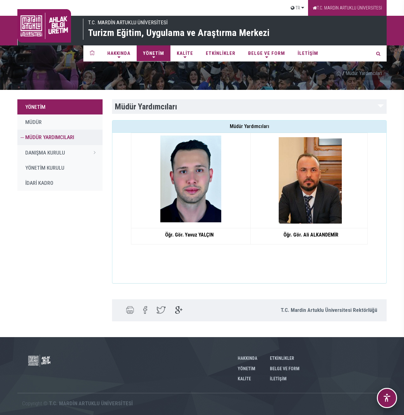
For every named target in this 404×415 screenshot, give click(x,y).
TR (297, 7)
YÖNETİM (153, 53)
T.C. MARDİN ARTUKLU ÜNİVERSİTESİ (349, 7)
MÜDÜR (33, 122)
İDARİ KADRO (39, 183)
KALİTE (185, 53)
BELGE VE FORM (266, 53)
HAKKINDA (118, 53)
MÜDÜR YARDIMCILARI (49, 137)
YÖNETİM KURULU (44, 168)
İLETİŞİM (308, 53)
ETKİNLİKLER (220, 53)
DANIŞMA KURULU (45, 152)
